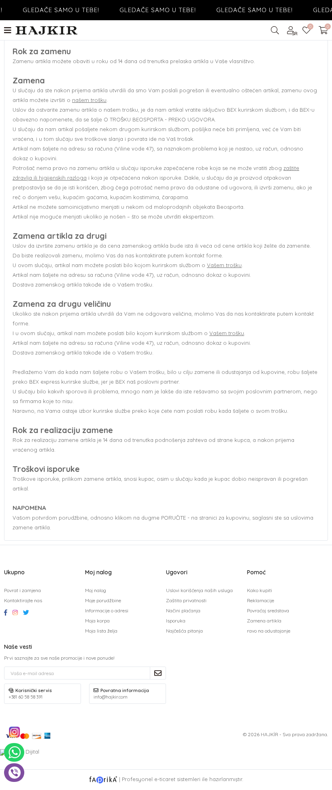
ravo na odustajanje (268, 631)
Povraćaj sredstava (268, 610)
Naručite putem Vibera (14, 772)
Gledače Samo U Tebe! (55, 10)
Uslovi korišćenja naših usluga (199, 590)
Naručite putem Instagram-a (14, 732)
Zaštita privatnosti (186, 600)
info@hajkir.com (111, 697)
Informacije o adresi (106, 610)
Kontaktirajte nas (23, 600)
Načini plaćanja (183, 610)
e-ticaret (164, 779)
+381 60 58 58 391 (26, 697)
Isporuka (175, 621)
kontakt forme (203, 255)
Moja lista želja (310, 27)
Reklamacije (260, 600)
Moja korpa (97, 621)
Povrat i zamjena (22, 590)
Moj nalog (95, 590)
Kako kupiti (259, 590)
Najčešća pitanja (184, 631)
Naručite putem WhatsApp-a (14, 752)
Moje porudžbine (103, 600)
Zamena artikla (264, 621)
